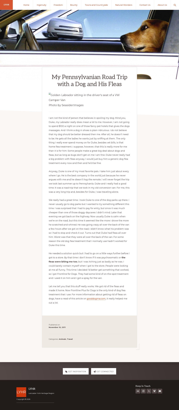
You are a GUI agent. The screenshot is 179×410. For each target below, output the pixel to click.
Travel (70, 339)
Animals (62, 339)
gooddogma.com (96, 298)
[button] (175, 5)
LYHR (6, 5)
